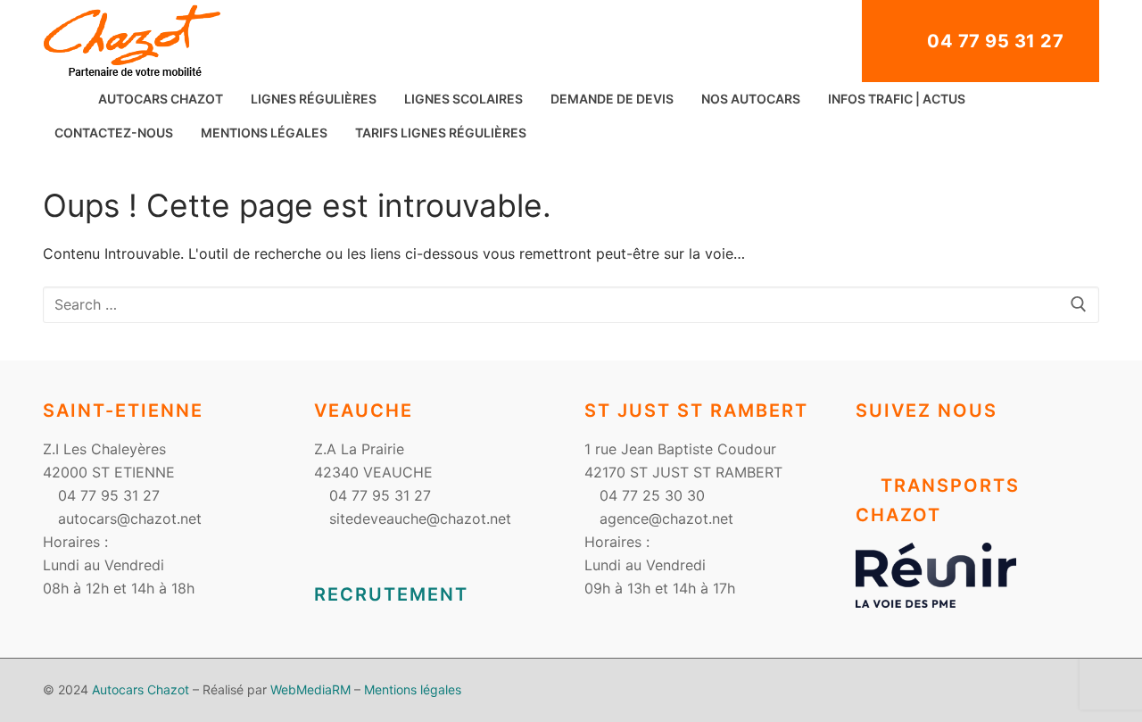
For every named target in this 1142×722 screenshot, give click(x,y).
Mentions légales (412, 689)
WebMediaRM (310, 689)
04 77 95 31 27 (993, 41)
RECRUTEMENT (391, 594)
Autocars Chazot (140, 689)
